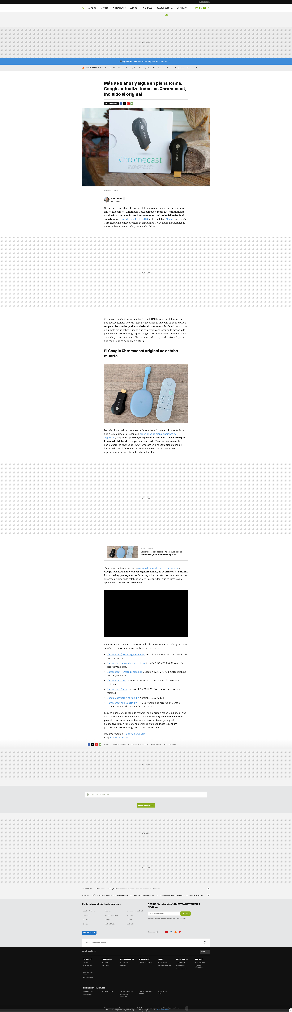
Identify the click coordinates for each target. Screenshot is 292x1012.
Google (107, 919)
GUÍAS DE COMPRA (164, 8)
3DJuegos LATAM (107, 991)
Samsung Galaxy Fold (147, 68)
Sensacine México (126, 991)
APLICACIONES (119, 8)
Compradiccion (181, 969)
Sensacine (124, 962)
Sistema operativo (111, 915)
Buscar (205, 943)
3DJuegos (105, 962)
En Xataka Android (147, 549)
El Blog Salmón (200, 962)
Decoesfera (180, 966)
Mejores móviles (168, 895)
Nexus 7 (170, 219)
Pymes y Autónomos (199, 967)
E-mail (131, 103)
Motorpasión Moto (164, 966)
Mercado (130, 915)
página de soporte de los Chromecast (158, 567)
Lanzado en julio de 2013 (134, 219)
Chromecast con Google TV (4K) (124, 702)
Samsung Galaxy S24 (196, 895)
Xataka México (88, 991)
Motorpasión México (162, 992)
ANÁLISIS (92, 8)
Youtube (204, 8)
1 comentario (112, 103)
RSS (175, 931)
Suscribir (186, 913)
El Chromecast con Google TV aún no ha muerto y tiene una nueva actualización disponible (128, 889)
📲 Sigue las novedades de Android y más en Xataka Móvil (144, 61)
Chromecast (157, 744)
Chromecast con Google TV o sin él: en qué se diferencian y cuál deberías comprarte (161, 553)
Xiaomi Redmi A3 (123, 895)
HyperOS (112, 68)
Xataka (85, 962)
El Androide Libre (119, 737)
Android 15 (136, 895)
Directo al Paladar (145, 962)
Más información (163, 1010)
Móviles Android (89, 911)
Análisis (108, 911)
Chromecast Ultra (116, 680)
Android (103, 68)
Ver (147, 805)
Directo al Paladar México (145, 992)
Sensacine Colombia (124, 995)
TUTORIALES (146, 8)
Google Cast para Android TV (123, 697)
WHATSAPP (182, 8)
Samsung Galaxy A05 (151, 895)
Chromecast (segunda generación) (126, 663)
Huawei (85, 919)
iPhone (168, 68)
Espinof (122, 966)
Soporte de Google (135, 733)
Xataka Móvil (87, 966)
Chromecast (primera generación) (126, 654)
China (120, 68)
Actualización (171, 744)
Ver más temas (89, 933)
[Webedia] (204, 1)
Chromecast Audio (117, 689)
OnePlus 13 (181, 895)
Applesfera (86, 969)
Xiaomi (129, 919)
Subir (203, 952)
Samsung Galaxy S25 (106, 895)
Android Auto (110, 924)
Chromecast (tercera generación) (125, 671)
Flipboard (196, 8)
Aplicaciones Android (135, 911)
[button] (118, 198)
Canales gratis (131, 68)
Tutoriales (86, 915)
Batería (189, 68)
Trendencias (180, 962)
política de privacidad (178, 918)
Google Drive (179, 68)
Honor (198, 68)
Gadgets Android (119, 744)
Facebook (121, 103)
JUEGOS (133, 8)
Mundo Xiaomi (88, 977)
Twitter (208, 8)
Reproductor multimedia (139, 744)
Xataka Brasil (87, 994)
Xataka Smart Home (88, 973)
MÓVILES (104, 8)
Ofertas (160, 68)
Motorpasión (162, 962)
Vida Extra (105, 966)
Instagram (200, 8)
